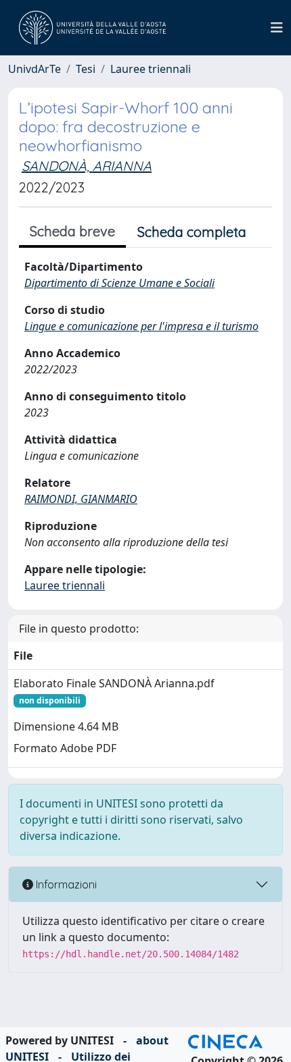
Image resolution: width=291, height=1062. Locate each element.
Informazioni (65, 884)
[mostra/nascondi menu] (277, 27)
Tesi (85, 68)
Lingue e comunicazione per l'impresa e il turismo (141, 326)
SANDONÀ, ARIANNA (87, 165)
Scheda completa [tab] (191, 231)
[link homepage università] (92, 27)
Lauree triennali (150, 68)
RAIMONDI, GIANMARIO (80, 499)
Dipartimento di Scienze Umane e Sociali (119, 282)
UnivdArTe (34, 68)
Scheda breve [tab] (72, 231)
